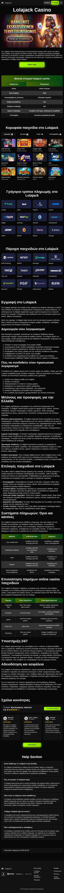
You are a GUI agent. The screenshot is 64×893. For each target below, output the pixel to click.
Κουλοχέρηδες (54, 134)
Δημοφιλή (7, 134)
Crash (38, 134)
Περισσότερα (32, 744)
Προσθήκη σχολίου (52, 708)
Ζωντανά (23, 134)
